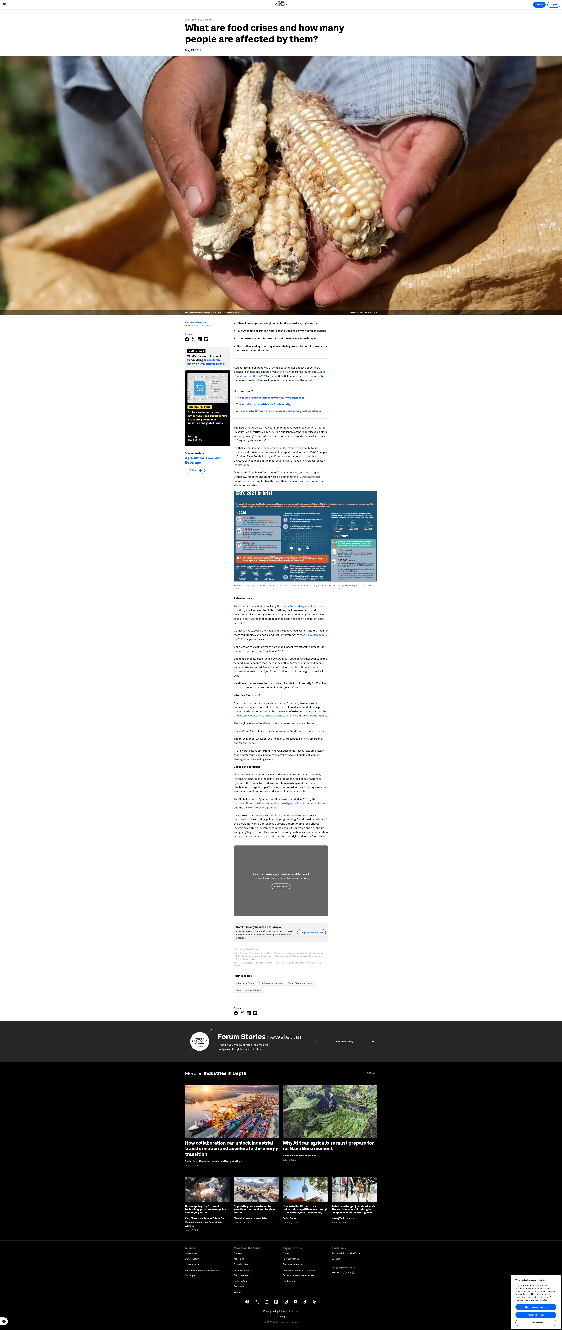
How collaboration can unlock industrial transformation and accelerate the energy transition (231, 1148)
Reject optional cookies (536, 1307)
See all (372, 1073)
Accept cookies (281, 886)
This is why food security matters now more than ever (270, 397)
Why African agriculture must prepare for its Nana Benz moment (328, 1145)
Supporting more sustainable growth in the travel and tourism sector (254, 1209)
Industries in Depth (199, 20)
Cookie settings (536, 1323)
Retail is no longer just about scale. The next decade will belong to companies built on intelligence (354, 1209)
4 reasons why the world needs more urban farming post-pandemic (278, 411)
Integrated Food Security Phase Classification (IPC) (265, 715)
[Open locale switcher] (4, 1321)
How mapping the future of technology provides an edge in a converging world (206, 1209)
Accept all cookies (536, 1315)
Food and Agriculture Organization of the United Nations (293, 803)
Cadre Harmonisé (316, 715)
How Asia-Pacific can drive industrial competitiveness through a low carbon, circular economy (305, 1209)
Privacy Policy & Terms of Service (281, 1311)
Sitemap (281, 1316)
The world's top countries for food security (263, 404)
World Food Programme (261, 807)
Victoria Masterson (196, 322)
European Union (243, 803)
